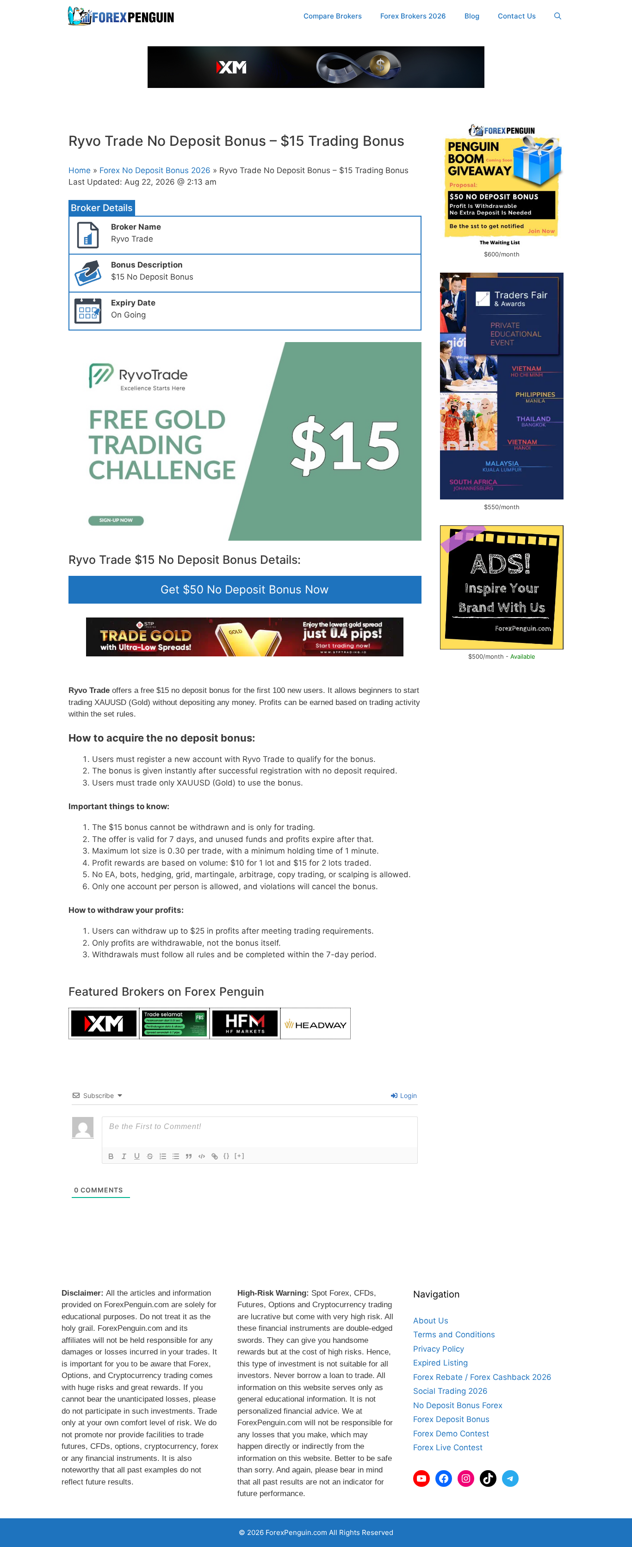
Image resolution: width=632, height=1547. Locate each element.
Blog (472, 16)
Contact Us (517, 16)
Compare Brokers (333, 16)
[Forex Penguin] (123, 16)
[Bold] (111, 1156)
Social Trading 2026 (450, 1391)
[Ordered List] (162, 1156)
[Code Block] (201, 1156)
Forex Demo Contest (451, 1433)
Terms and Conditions (454, 1334)
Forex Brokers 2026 (413, 16)
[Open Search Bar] (557, 16)
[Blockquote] (188, 1156)
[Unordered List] (175, 1156)
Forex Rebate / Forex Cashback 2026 (482, 1377)
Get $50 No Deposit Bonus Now (245, 589)
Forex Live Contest (448, 1447)
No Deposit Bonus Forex (457, 1405)
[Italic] (124, 1156)
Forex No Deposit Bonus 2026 (155, 170)
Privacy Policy (438, 1349)
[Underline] (136, 1156)
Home (79, 170)
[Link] (214, 1156)
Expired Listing (440, 1362)
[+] (240, 1155)
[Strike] (149, 1156)
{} (226, 1155)
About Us (430, 1320)
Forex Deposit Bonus (451, 1419)
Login (407, 1095)
